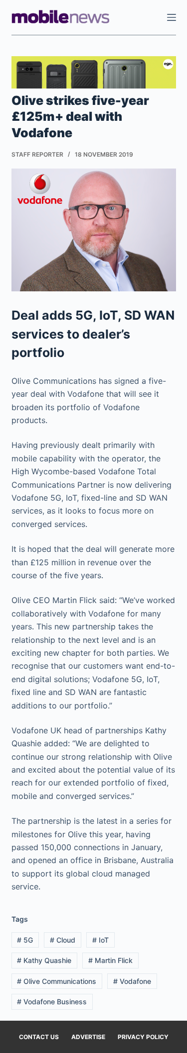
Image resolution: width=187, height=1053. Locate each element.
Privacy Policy (143, 1037)
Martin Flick (110, 960)
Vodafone (132, 981)
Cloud (62, 940)
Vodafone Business (52, 1001)
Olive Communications (56, 981)
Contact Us (39, 1037)
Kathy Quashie (44, 960)
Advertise (88, 1037)
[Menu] (171, 17)
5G (25, 940)
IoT (100, 940)
